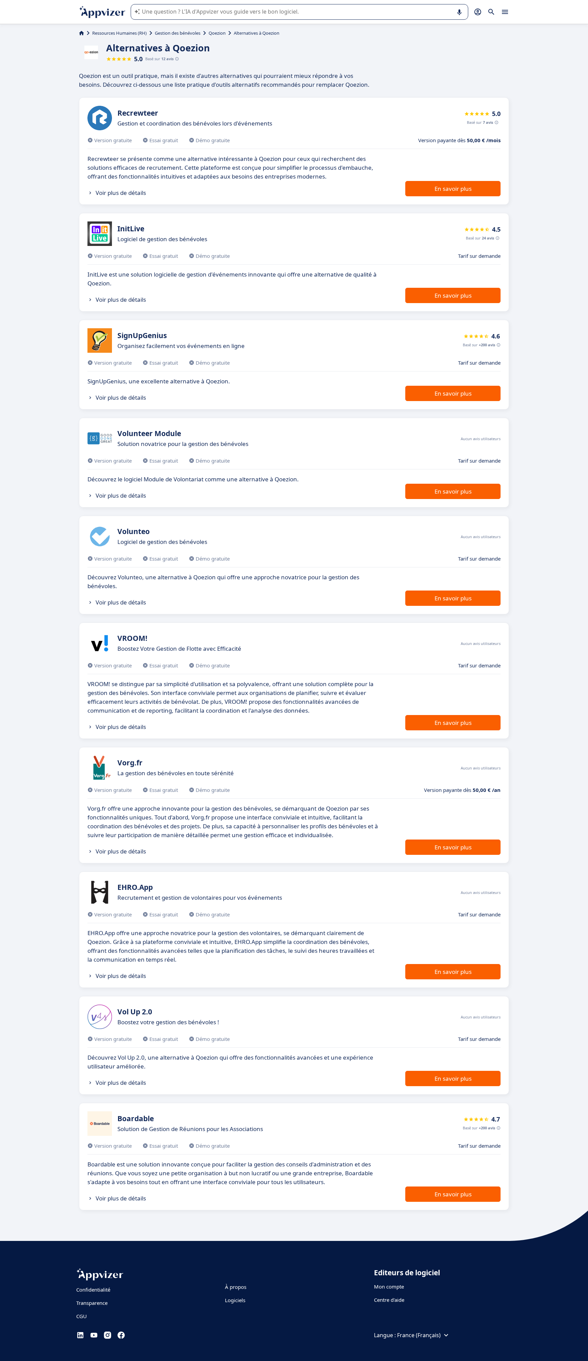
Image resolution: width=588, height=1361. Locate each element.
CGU (81, 1316)
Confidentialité (93, 1289)
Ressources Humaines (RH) (119, 33)
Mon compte (389, 1286)
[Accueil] (81, 33)
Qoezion (217, 33)
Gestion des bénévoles (177, 33)
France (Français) (419, 1335)
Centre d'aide (389, 1299)
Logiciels (235, 1300)
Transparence (92, 1302)
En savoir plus (453, 189)
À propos (235, 1286)
